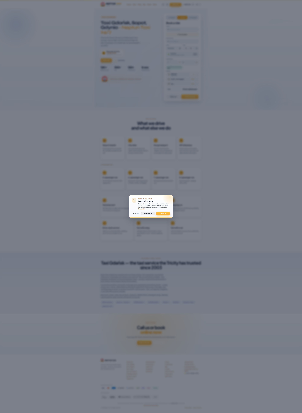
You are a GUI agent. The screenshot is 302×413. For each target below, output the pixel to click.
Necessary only (148, 213)
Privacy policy (141, 209)
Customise (136, 213)
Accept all (163, 213)
